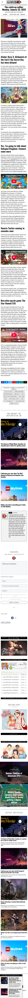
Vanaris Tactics (14, 403)
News (18, 14)
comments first (19, 554)
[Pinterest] (14, 382)
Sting (22, 398)
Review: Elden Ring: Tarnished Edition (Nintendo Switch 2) (13, 902)
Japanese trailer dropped (8, 160)
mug (2, 48)
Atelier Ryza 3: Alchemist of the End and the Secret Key (14, 388)
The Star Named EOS (8, 401)
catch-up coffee (13, 14)
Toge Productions (19, 401)
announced (14, 159)
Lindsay (5, 14)
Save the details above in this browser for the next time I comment (15, 595)
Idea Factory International (10, 396)
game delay (16, 394)
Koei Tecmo (21, 396)
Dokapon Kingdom (8, 394)
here (2, 129)
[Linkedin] (18, 382)
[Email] (25, 382)
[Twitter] (10, 382)
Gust (23, 394)
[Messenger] (6, 382)
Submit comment (14, 602)
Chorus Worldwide (19, 391)
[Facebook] (2, 382)
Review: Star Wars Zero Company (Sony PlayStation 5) (14, 933)
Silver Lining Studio (14, 398)
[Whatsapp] (21, 382)
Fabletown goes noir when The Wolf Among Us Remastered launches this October (12, 475)
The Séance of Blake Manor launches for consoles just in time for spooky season (13, 445)
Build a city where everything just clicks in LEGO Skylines (13, 506)
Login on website (6, 622)
